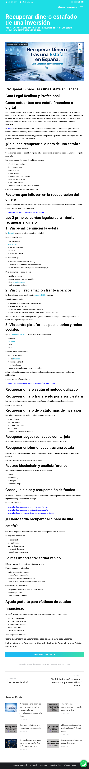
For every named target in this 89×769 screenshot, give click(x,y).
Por (54, 664)
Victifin (10, 129)
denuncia (11, 233)
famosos (16, 359)
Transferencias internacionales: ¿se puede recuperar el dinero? (71, 707)
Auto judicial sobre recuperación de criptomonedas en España (31, 513)
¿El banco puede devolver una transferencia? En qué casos (71, 728)
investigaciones (19, 282)
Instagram (11, 341)
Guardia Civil (12, 244)
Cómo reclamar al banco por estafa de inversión (71, 741)
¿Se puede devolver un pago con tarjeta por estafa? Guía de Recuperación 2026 (30, 743)
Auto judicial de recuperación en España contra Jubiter (28, 510)
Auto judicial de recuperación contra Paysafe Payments (28, 507)
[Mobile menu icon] (81, 7)
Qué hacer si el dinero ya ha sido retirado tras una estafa (30, 726)
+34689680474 (12, 2)
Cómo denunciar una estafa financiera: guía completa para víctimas (38, 639)
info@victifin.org (27, 2)
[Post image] (11, 707)
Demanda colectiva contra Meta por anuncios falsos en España (31, 383)
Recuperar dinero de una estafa (17, 44)
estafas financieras (19, 334)
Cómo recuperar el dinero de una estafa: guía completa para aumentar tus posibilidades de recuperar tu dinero (31, 710)
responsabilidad (40, 295)
